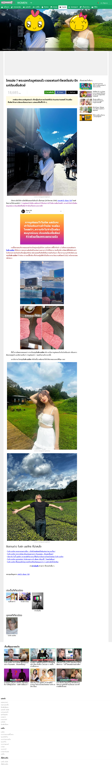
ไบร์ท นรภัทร (10, 250)
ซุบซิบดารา (11, 601)
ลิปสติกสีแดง (4, 724)
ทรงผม (55, 7)
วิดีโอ (95, 7)
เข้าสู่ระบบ (105, 3)
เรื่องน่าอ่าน (85, 7)
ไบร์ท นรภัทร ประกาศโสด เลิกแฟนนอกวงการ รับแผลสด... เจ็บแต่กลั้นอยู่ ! (30, 554)
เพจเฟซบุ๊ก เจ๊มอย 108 (64, 200)
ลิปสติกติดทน (4, 707)
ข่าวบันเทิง (37, 611)
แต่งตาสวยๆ (4, 702)
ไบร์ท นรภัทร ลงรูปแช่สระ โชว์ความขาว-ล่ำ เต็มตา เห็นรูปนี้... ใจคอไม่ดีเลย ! (31, 559)
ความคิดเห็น (50, 92)
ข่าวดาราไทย (25, 601)
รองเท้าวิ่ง (3, 742)
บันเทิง (64, 7)
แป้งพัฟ (3, 722)
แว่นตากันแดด (5, 751)
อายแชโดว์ (4, 719)
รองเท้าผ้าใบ (4, 737)
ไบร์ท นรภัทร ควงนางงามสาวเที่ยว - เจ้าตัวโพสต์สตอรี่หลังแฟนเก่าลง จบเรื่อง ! (31, 551)
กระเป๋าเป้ (3, 749)
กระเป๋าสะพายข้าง (6, 739)
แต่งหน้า (28, 7)
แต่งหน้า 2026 (5, 710)
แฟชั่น (37, 7)
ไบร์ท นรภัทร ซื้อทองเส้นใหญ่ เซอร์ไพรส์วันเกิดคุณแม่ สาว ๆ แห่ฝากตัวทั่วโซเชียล (32, 562)
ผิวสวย (46, 7)
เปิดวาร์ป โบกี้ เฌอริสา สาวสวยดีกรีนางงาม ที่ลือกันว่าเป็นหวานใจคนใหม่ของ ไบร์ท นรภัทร (35, 557)
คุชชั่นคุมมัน (4, 714)
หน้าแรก (6, 7)
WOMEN (22, 3)
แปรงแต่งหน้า (4, 712)
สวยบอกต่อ (17, 7)
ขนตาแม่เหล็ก (5, 705)
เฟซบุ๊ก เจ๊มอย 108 (23, 574)
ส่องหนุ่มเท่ (74, 7)
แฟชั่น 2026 (4, 762)
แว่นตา (3, 747)
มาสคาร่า (3, 717)
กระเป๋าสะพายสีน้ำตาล (7, 734)
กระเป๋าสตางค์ (5, 744)
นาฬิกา (3, 732)
